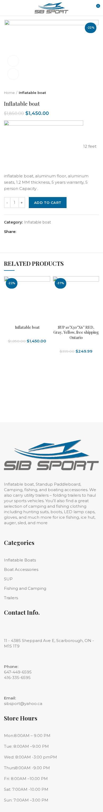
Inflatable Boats (20, 560)
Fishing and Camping (25, 588)
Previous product (85, 92)
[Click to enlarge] (13, 74)
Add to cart (47, 202)
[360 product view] (13, 61)
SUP (8, 578)
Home (9, 93)
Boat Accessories (21, 569)
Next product (96, 92)
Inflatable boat (32, 93)
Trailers (11, 597)
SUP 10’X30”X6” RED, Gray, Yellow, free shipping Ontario (76, 332)
